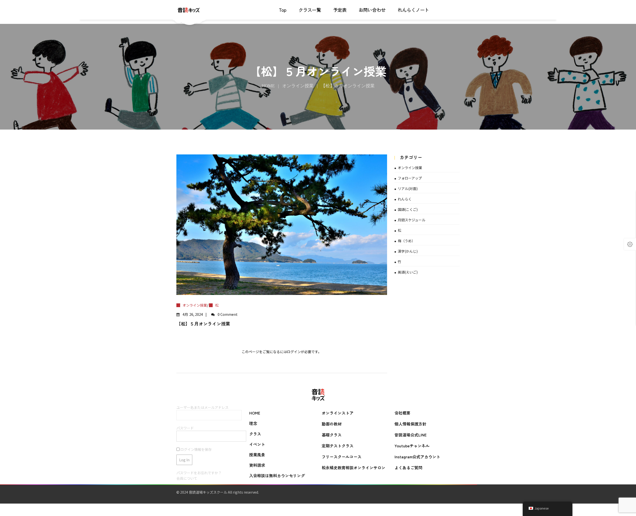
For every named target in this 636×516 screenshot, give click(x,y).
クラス (255, 434)
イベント (257, 444)
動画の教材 (332, 424)
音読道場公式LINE (411, 435)
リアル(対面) (408, 188)
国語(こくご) (408, 209)
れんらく (405, 198)
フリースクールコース (341, 457)
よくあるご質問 (408, 467)
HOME (254, 413)
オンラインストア (338, 413)
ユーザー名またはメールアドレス (202, 407)
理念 (253, 423)
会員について (186, 478)
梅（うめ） (406, 240)
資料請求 (257, 465)
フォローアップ (410, 178)
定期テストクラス (338, 446)
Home (268, 85)
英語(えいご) (408, 272)
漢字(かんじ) (408, 251)
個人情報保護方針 (410, 424)
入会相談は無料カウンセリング (277, 475)
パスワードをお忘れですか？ (199, 472)
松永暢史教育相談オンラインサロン (353, 467)
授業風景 (257, 455)
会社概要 (402, 413)
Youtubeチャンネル (412, 446)
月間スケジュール (411, 219)
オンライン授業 (298, 85)
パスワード (185, 427)
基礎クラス (332, 435)
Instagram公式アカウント (417, 457)
